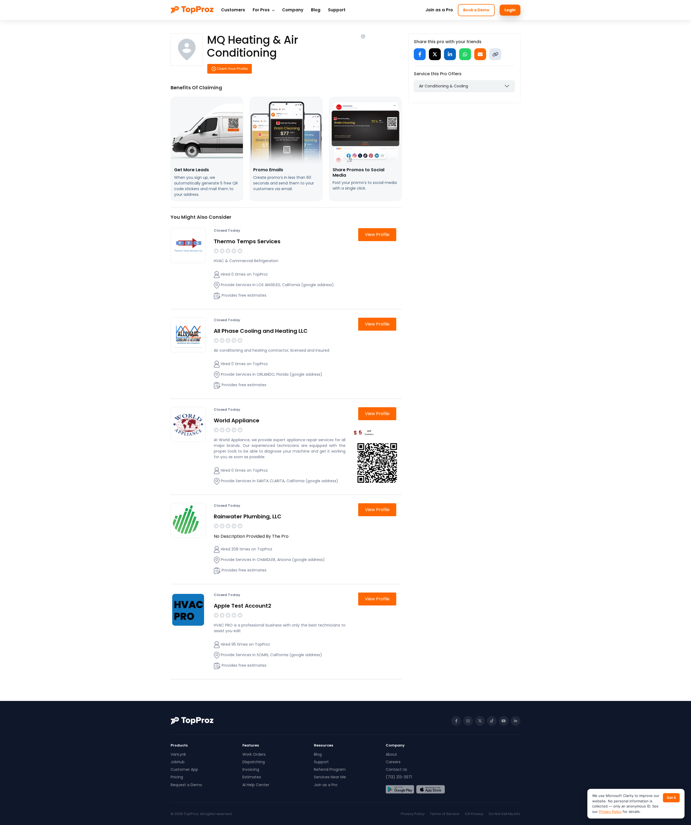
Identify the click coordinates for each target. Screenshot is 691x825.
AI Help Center (255, 784)
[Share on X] (435, 54)
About (391, 754)
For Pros (262, 10)
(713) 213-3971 (399, 777)
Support (337, 10)
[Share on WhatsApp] (465, 54)
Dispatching (253, 761)
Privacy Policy (413, 813)
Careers (393, 761)
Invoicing (250, 769)
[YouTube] (504, 721)
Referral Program (330, 769)
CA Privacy (474, 813)
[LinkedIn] (515, 721)
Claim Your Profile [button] (232, 68)
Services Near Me (330, 777)
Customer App (184, 769)
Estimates (251, 777)
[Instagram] (468, 721)
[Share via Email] (480, 54)
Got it (671, 797)
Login (510, 10)
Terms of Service (444, 813)
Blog (315, 10)
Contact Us (396, 769)
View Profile (377, 234)
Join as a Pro (439, 10)
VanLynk (178, 754)
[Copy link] (495, 54)
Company (292, 10)
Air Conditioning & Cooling (443, 86)
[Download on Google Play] (400, 789)
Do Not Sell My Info (504, 813)
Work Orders (254, 754)
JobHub (178, 761)
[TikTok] (492, 721)
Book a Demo (476, 10)
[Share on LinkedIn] (450, 54)
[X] (480, 721)
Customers (233, 10)
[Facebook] (456, 721)
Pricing (177, 777)
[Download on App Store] (430, 789)
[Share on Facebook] (420, 54)
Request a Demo (186, 784)
